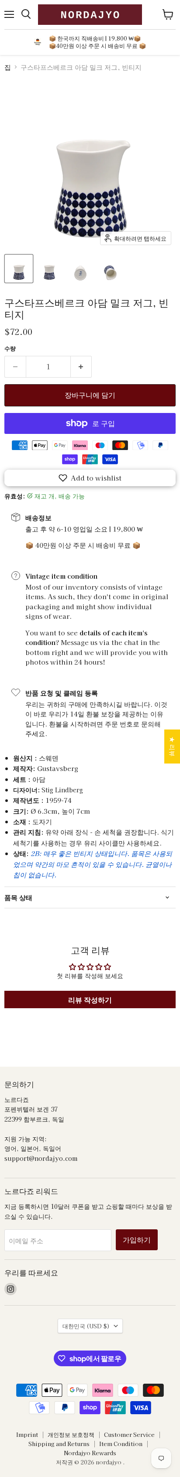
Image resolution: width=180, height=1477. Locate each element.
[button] (90, 478)
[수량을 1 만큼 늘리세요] (81, 367)
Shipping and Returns (59, 1443)
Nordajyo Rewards (90, 1453)
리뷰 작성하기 (90, 999)
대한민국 (86, 1326)
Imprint (27, 1434)
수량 (10, 348)
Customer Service (129, 1434)
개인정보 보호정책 (71, 1434)
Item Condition (120, 1443)
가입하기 (137, 1240)
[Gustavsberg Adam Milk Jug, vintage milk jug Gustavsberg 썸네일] (19, 269)
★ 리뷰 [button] (172, 746)
